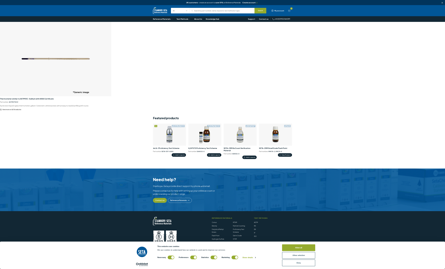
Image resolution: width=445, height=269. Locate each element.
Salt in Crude (237, 235)
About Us (198, 19)
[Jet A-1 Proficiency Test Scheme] (169, 140)
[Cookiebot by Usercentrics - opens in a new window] (142, 264)
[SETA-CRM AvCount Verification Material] (240, 141)
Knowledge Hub (212, 19)
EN (255, 229)
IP (254, 233)
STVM (235, 239)
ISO (255, 236)
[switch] (193, 257)
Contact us (264, 19)
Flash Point (215, 235)
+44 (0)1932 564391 (282, 19)
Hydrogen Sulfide (218, 239)
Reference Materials (162, 19)
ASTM (256, 222)
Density (214, 226)
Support (251, 19)
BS (255, 226)
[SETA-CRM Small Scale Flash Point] (275, 140)
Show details (247, 257)
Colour (214, 222)
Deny (299, 263)
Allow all (298, 248)
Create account (249, 3)
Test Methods (182, 19)
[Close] (442, 3)
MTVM (235, 222)
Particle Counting (239, 226)
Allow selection (298, 255)
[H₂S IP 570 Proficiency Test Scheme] (204, 140)
